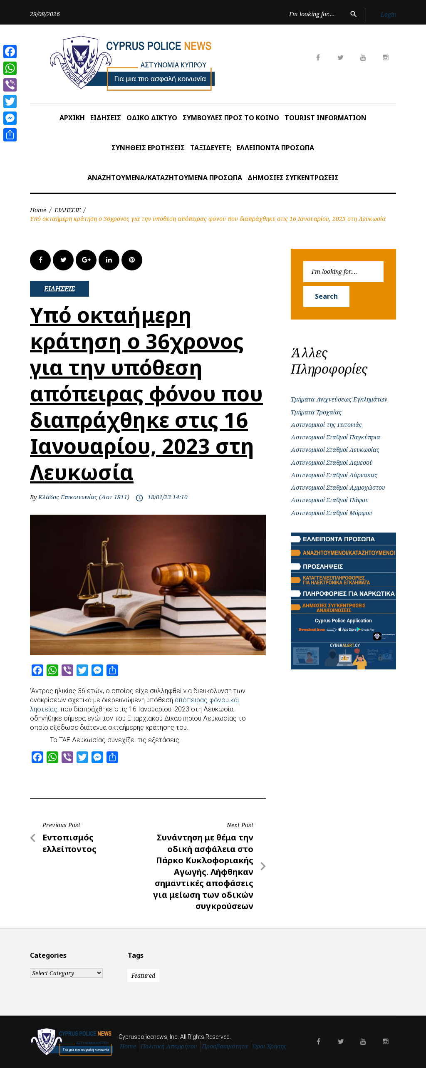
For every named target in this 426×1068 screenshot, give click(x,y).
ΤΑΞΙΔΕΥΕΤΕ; (210, 147)
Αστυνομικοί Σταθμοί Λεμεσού (332, 462)
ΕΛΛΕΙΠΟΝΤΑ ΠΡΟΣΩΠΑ (275, 147)
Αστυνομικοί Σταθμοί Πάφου (330, 500)
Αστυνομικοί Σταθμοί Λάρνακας (334, 475)
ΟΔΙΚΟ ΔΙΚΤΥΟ (151, 117)
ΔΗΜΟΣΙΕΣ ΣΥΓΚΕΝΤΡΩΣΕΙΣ (293, 177)
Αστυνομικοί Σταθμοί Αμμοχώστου (338, 487)
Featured (143, 975)
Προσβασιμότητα (225, 1046)
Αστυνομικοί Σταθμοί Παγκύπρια (335, 437)
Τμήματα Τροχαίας (316, 412)
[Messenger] (10, 118)
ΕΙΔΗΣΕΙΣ (105, 117)
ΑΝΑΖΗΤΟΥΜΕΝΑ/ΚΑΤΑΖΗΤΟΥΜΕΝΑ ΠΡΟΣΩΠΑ (164, 177)
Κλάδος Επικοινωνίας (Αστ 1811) (83, 497)
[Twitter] (10, 101)
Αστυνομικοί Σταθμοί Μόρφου (331, 513)
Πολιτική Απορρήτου (169, 1046)
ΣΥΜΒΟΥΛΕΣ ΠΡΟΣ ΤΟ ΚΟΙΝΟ (231, 117)
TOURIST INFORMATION (326, 117)
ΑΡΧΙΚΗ (72, 117)
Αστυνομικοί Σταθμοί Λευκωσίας (335, 449)
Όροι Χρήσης (270, 1046)
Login (388, 14)
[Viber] (10, 85)
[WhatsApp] (10, 68)
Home (38, 210)
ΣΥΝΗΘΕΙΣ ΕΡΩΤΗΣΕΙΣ (148, 147)
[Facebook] (10, 51)
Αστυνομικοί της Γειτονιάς (326, 425)
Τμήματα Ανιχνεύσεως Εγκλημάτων (339, 399)
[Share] (10, 134)
